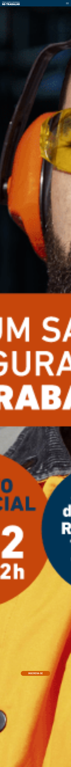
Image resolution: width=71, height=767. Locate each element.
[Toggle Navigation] (67, 2)
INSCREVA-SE (35, 673)
